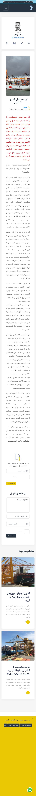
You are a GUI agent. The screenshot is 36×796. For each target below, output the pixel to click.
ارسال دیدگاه (11, 536)
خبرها (25, 107)
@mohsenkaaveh (18, 38)
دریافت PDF (11, 483)
